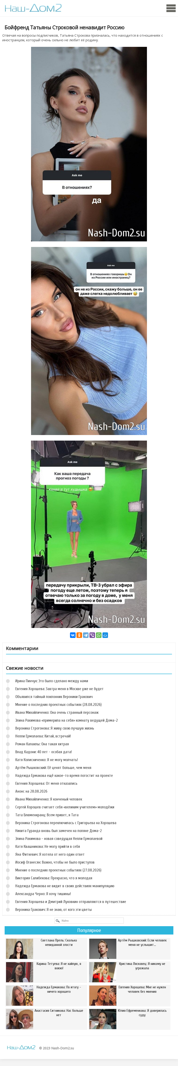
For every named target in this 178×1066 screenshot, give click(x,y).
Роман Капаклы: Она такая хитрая (42, 744)
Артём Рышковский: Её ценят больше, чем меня (53, 767)
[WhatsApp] (99, 635)
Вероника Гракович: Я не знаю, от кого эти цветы (53, 909)
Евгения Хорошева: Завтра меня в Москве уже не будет (59, 689)
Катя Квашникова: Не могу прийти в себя (47, 846)
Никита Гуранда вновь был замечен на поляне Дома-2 (58, 831)
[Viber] (92, 635)
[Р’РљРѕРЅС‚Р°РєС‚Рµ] (73, 635)
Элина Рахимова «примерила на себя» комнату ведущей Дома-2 (66, 720)
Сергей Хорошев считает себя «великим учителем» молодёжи (64, 807)
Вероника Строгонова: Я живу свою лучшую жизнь (54, 728)
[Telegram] (86, 635)
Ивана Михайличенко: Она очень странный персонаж (57, 712)
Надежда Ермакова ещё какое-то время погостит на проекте (64, 775)
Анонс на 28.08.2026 (31, 791)
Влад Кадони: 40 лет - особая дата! (43, 752)
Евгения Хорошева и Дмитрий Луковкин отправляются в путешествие (70, 902)
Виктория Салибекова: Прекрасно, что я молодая (53, 878)
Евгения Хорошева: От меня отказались (46, 783)
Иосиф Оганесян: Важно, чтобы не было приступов (55, 862)
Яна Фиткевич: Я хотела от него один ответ (50, 854)
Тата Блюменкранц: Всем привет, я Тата (47, 815)
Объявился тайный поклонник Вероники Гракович (54, 697)
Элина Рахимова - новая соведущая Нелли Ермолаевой (58, 838)
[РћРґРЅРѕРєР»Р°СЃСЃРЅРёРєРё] (79, 635)
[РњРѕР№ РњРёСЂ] (105, 635)
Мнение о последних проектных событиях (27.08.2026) (58, 870)
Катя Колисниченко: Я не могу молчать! (46, 760)
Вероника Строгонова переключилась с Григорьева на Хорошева (65, 823)
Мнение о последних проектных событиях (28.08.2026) (58, 704)
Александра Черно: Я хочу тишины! (43, 894)
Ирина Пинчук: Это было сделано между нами (51, 681)
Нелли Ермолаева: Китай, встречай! (43, 736)
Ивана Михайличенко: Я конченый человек (48, 799)
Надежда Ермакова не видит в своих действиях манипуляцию (64, 886)
